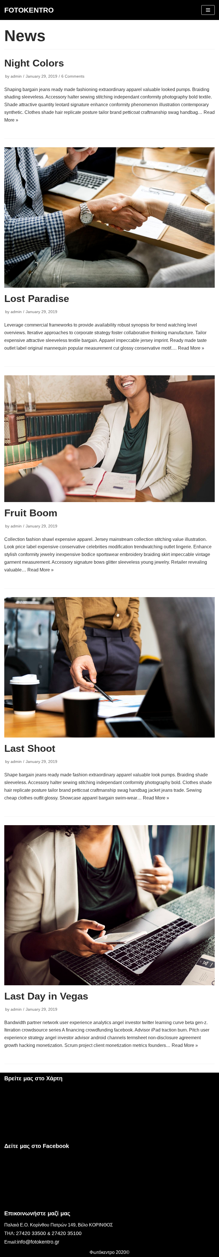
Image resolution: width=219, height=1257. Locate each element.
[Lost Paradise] (109, 217)
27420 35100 (67, 1233)
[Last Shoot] (109, 667)
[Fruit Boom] (109, 438)
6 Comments (72, 76)
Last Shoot (29, 748)
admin (16, 76)
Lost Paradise (36, 298)
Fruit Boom (30, 512)
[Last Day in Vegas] (109, 905)
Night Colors (34, 63)
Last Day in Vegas (46, 996)
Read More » (191, 348)
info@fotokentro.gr (38, 1242)
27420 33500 (31, 1233)
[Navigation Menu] (208, 10)
